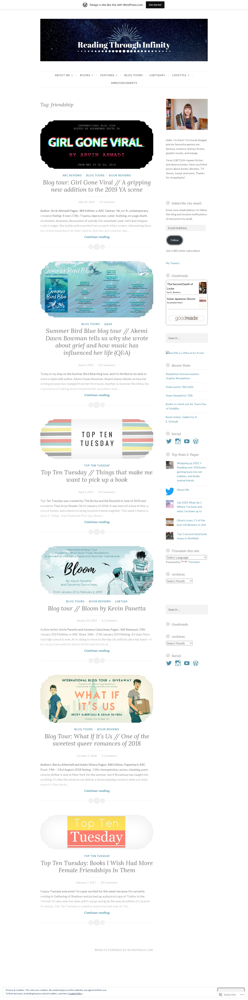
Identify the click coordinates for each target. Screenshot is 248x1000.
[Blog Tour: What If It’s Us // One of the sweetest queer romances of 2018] (96, 699)
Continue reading (74, 237)
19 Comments (106, 492)
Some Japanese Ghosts (181, 298)
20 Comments (109, 882)
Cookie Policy (75, 993)
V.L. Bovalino (175, 292)
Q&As (108, 324)
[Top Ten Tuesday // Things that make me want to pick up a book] (96, 439)
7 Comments (109, 755)
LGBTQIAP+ (157, 75)
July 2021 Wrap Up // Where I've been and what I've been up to (189, 507)
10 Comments (106, 365)
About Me (62, 75)
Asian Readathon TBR (179, 395)
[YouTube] (187, 441)
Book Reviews (120, 175)
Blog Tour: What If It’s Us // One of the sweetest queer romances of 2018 (97, 739)
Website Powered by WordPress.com (124, 950)
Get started (155, 4)
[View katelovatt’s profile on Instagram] (178, 441)
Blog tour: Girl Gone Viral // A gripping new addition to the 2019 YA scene (97, 186)
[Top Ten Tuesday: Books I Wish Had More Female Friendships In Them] (96, 832)
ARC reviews (72, 175)
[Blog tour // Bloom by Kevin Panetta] (96, 570)
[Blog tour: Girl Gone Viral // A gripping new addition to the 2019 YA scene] (96, 144)
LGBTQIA (121, 601)
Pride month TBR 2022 (180, 387)
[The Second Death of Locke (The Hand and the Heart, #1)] (203, 292)
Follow (175, 240)
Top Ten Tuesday (97, 465)
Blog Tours (133, 75)
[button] (187, 114)
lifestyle (179, 75)
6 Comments (107, 201)
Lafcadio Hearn (176, 302)
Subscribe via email (187, 203)
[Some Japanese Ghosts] (203, 308)
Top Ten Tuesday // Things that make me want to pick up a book (97, 476)
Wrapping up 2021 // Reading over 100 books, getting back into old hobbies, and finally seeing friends (192, 471)
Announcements (124, 82)
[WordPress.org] (196, 441)
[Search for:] (187, 338)
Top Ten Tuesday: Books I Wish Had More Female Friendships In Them (97, 866)
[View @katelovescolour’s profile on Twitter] (169, 441)
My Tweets (173, 263)
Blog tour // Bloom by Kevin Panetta (97, 608)
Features (107, 75)
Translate (194, 562)
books (85, 75)
